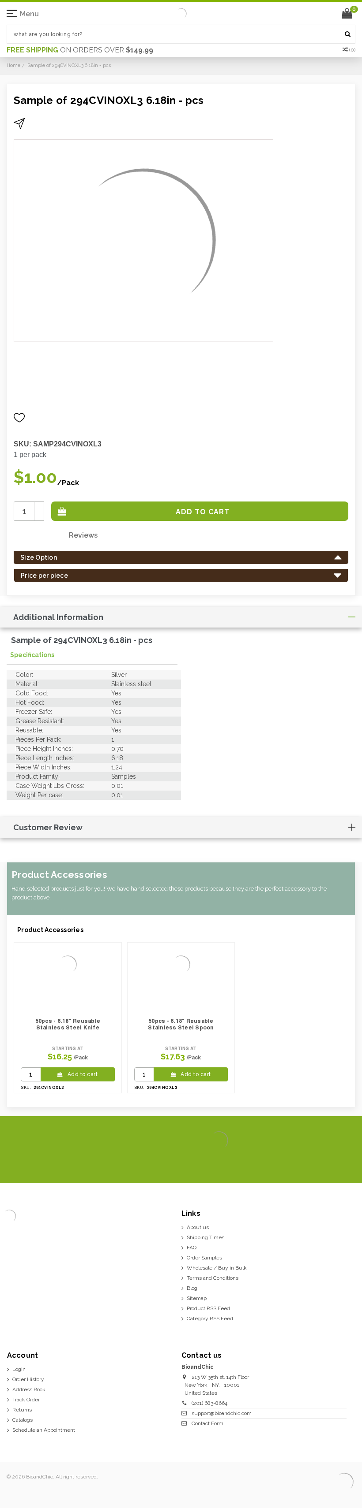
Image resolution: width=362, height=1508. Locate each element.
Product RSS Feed (208, 1308)
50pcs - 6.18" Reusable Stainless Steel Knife (68, 1024)
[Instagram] (318, 1163)
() (352, 50)
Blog (192, 1288)
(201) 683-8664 (209, 1403)
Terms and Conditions (212, 1278)
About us (198, 1227)
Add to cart (83, 1074)
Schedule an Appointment (43, 1430)
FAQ (191, 1247)
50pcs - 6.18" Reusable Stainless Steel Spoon (181, 1024)
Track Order (26, 1400)
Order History (28, 1379)
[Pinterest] (332, 1163)
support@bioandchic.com (222, 1413)
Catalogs (22, 1420)
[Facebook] (290, 1163)
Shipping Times (205, 1237)
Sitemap (197, 1298)
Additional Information (58, 617)
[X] (304, 1163)
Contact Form (207, 1423)
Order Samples (204, 1258)
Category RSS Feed (210, 1318)
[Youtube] (346, 1163)
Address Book (28, 1389)
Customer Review (48, 827)
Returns (22, 1410)
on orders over (80, 50)
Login (19, 1369)
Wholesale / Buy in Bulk (217, 1268)
